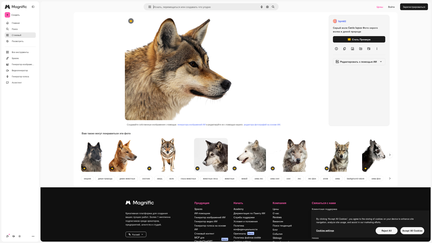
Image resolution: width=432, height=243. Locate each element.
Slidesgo (277, 237)
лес (299, 178)
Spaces (198, 209)
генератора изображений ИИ (192, 124)
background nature (355, 178)
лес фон (312, 178)
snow (325, 178)
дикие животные (127, 178)
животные (229, 178)
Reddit (315, 237)
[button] (136, 234)
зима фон (376, 178)
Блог (275, 229)
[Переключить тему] (19, 236)
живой (244, 178)
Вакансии (278, 221)
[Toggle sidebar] (33, 6)
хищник (87, 178)
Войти (391, 6)
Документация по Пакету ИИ (249, 213)
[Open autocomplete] (148, 7)
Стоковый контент (204, 233)
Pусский (136, 234)
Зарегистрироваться (414, 6)
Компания (279, 203)
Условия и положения (246, 221)
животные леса (210, 178)
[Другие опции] (376, 48)
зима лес (258, 178)
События (277, 233)
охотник (146, 178)
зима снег (274, 178)
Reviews (277, 217)
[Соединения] (7, 236)
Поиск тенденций (282, 225)
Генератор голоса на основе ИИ (210, 227)
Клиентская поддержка (324, 209)
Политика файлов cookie (247, 237)
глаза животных (188, 178)
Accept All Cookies (412, 230)
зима (337, 178)
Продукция (201, 203)
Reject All (387, 230)
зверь (159, 178)
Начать (238, 203)
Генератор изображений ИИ (209, 217)
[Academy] (13, 236)
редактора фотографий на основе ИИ (262, 124)
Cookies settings (325, 230)
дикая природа (105, 178)
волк (171, 178)
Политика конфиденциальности (246, 227)
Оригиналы (243, 233)
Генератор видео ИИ (205, 221)
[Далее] (390, 155)
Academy (239, 209)
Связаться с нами (324, 203)
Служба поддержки (244, 217)
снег (289, 178)
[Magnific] (140, 203)
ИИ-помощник (202, 213)
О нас (276, 213)
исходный (147, 21)
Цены (380, 6)
